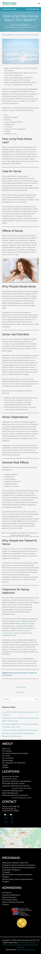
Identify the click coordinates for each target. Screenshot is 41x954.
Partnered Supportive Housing (15, 753)
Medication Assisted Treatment (15, 863)
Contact (5, 904)
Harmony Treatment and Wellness (16, 781)
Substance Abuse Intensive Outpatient (18, 865)
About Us (6, 749)
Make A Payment (9, 897)
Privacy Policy (23, 943)
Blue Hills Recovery (10, 793)
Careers (5, 767)
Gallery (5, 765)
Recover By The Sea (10, 776)
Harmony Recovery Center (21, 798)
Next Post (20, 692)
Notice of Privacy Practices (13, 902)
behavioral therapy (27, 623)
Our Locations (8, 758)
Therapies (6, 872)
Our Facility (6, 751)
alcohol (12, 502)
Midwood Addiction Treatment (15, 795)
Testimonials (7, 760)
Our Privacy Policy (9, 900)
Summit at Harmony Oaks (21, 788)
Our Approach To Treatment (14, 763)
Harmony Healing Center (12, 791)
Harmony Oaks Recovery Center (15, 786)
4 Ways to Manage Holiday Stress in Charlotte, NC (20, 730)
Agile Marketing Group (26, 950)
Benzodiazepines (9, 35)
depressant (17, 181)
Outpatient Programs (11, 870)
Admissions (7, 893)
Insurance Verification (11, 895)
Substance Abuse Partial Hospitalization (19, 868)
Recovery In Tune (9, 779)
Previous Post (20, 687)
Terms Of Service (25, 945)
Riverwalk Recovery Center (13, 783)
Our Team (6, 756)
